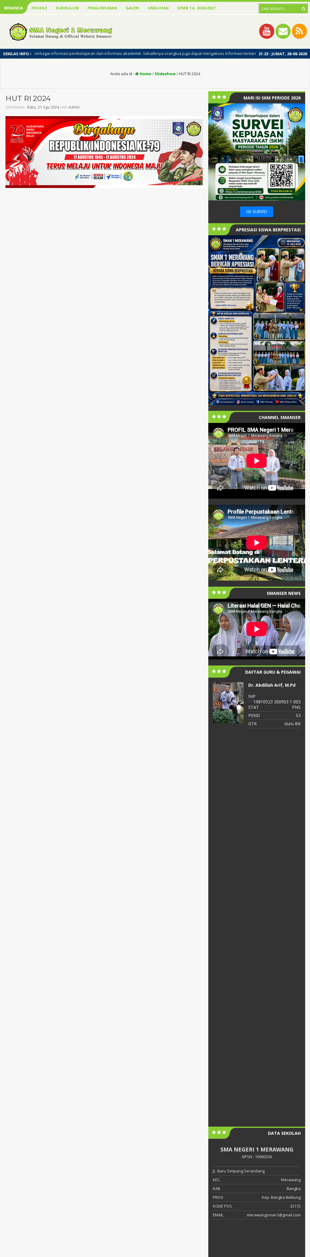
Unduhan (158, 8)
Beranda (13, 8)
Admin (74, 107)
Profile (39, 8)
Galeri (132, 8)
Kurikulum (67, 8)
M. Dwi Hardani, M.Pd (271, 685)
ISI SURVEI (256, 212)
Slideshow (165, 73)
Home (145, 73)
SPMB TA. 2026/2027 (196, 8)
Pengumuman (102, 8)
